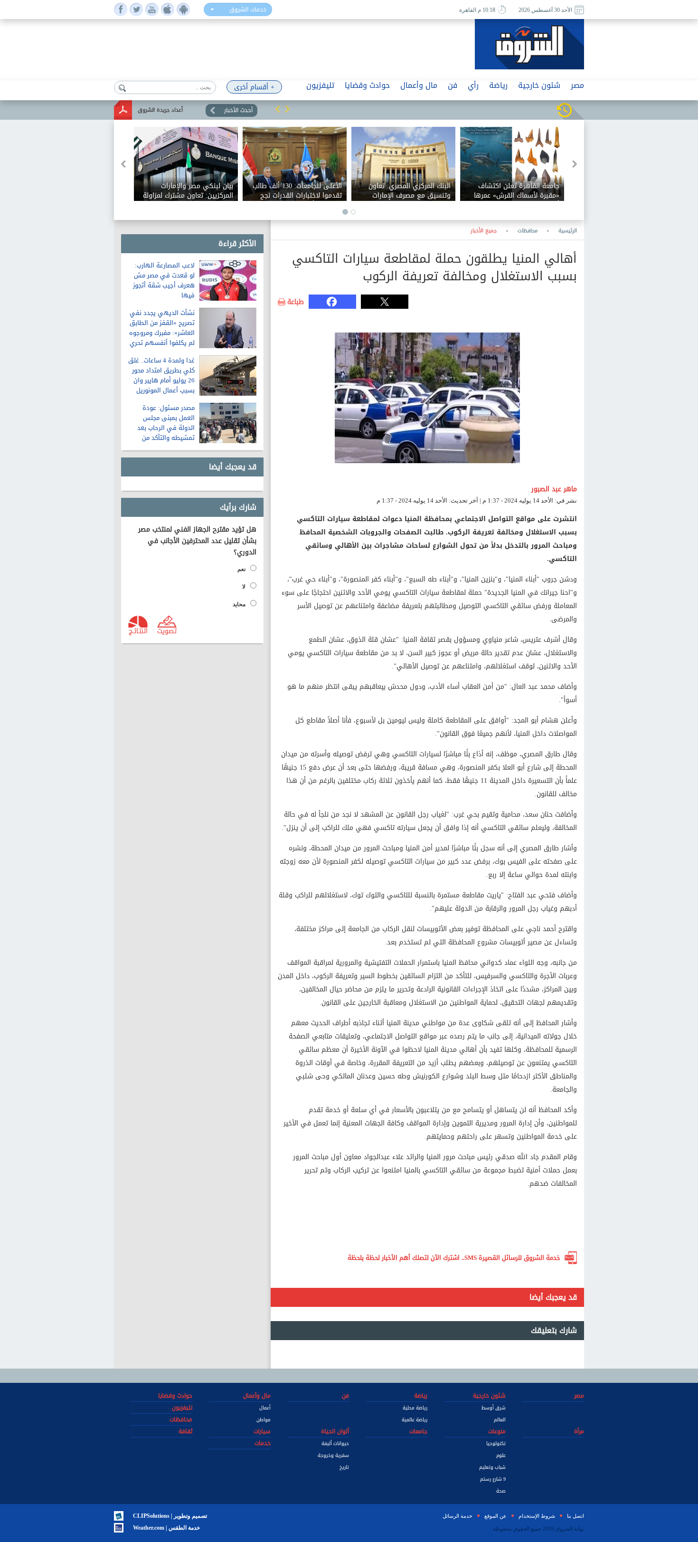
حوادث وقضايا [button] (367, 85)
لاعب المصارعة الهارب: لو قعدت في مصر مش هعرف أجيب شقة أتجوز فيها (164, 280)
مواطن (263, 1419)
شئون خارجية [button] (539, 85)
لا (243, 586)
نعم (241, 569)
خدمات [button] (263, 1443)
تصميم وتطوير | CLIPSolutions (170, 1516)
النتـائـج (138, 630)
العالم (500, 1419)
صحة (501, 1490)
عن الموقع (495, 1516)
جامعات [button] (418, 1431)
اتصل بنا (575, 1516)
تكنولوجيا (496, 1443)
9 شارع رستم (493, 1479)
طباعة (295, 302)
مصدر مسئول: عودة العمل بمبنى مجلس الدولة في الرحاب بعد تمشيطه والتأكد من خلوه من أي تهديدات (166, 428)
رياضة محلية (415, 1407)
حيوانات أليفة (335, 1443)
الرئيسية (567, 231)
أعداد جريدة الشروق (160, 110)
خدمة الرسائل (457, 1516)
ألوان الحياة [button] (335, 1431)
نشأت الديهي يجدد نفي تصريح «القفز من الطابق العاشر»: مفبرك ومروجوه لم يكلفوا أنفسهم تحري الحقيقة (162, 333)
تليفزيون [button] (320, 85)
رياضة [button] (498, 85)
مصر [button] (577, 85)
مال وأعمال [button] (418, 85)
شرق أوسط (493, 1407)
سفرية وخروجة (333, 1455)
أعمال (265, 1407)
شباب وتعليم (492, 1467)
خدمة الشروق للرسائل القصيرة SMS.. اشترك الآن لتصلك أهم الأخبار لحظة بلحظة (454, 1258)
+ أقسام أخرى (254, 87)
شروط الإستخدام (537, 1516)
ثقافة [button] (185, 1431)
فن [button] (452, 85)
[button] (277, 109)
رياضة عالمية (414, 1419)
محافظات (528, 231)
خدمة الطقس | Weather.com (166, 1527)
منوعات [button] (497, 1431)
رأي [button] (473, 85)
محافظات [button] (181, 1419)
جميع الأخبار (484, 231)
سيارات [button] (262, 1431)
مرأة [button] (579, 1431)
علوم (501, 1455)
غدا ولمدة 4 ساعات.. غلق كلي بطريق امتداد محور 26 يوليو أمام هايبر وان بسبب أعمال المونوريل (161, 375)
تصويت (167, 630)
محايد (239, 604)
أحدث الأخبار (238, 110)
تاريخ (344, 1467)
